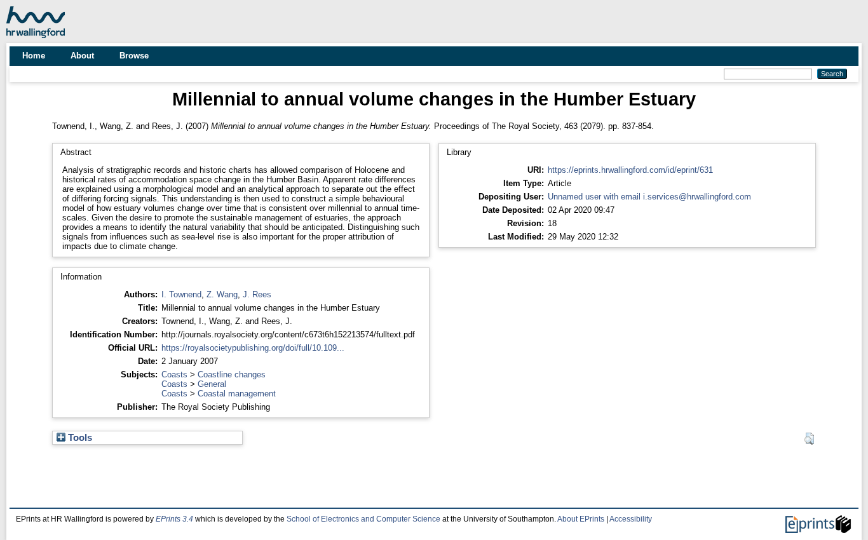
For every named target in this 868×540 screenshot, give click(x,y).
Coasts (174, 374)
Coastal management (237, 393)
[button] (809, 439)
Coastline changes (232, 374)
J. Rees (257, 294)
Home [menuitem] (33, 55)
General (212, 384)
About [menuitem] (82, 55)
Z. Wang (222, 294)
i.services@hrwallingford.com (697, 196)
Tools (78, 438)
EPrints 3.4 (174, 519)
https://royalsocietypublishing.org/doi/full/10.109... (252, 348)
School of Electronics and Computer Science (363, 519)
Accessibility (630, 519)
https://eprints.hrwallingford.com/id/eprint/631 (630, 170)
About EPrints (580, 519)
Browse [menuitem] (134, 55)
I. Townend (181, 294)
